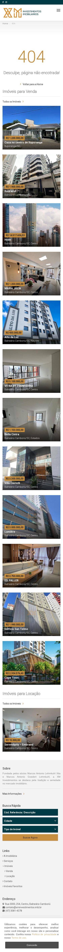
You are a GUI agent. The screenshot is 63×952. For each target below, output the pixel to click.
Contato (7, 881)
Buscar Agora (30, 837)
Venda (9, 871)
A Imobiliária (10, 856)
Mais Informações (12, 793)
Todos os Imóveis (12, 101)
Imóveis (8, 866)
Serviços (8, 861)
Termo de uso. (19, 937)
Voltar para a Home (33, 84)
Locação (10, 876)
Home (5, 23)
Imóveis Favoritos (12, 886)
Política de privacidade (44, 934)
